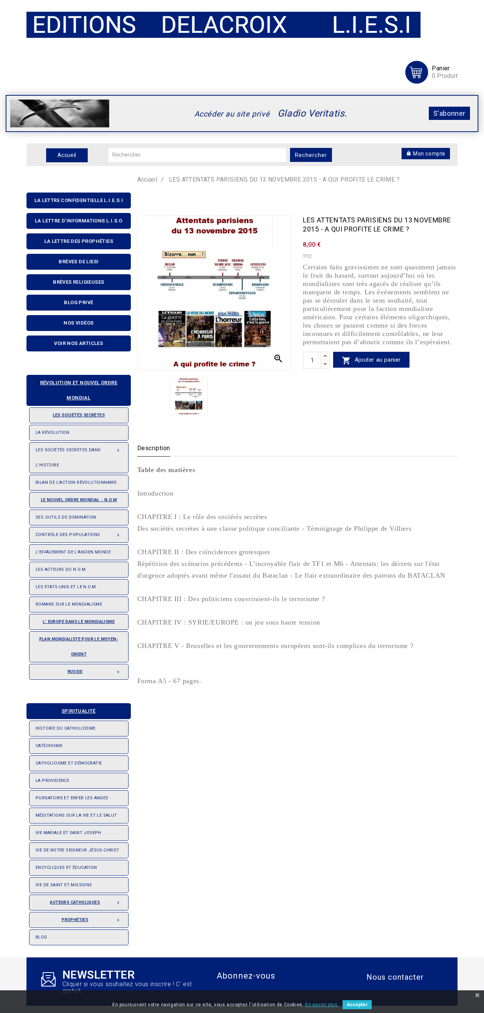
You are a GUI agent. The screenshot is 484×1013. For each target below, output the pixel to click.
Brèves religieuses (78, 282)
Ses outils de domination (66, 517)
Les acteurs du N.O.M (60, 569)
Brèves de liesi (78, 261)
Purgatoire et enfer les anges (72, 797)
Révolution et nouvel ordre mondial (78, 390)
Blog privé (78, 302)
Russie (94, 672)
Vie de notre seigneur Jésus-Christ (77, 850)
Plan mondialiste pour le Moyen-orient (78, 647)
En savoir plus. (322, 1004)
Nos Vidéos (78, 323)
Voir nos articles (78, 343)
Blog (41, 937)
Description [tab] (154, 448)
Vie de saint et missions (64, 884)
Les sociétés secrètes (79, 415)
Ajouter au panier (371, 360)
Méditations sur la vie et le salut (76, 815)
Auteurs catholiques (85, 903)
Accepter (357, 1004)
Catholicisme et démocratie (69, 763)
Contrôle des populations (78, 535)
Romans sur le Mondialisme (69, 604)
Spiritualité (79, 711)
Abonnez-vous (246, 975)
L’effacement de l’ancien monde (73, 552)
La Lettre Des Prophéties (78, 241)
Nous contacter (395, 977)
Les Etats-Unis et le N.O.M (66, 586)
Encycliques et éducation (66, 867)
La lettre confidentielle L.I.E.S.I (78, 200)
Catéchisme (49, 745)
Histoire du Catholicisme (66, 728)
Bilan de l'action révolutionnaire (76, 482)
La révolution (52, 432)
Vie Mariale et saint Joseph (68, 832)
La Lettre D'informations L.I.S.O (79, 221)
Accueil (66, 155)
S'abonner (449, 113)
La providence (52, 780)
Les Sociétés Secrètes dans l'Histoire (78, 457)
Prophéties (91, 920)
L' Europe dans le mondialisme (79, 621)
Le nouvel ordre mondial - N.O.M (79, 499)
